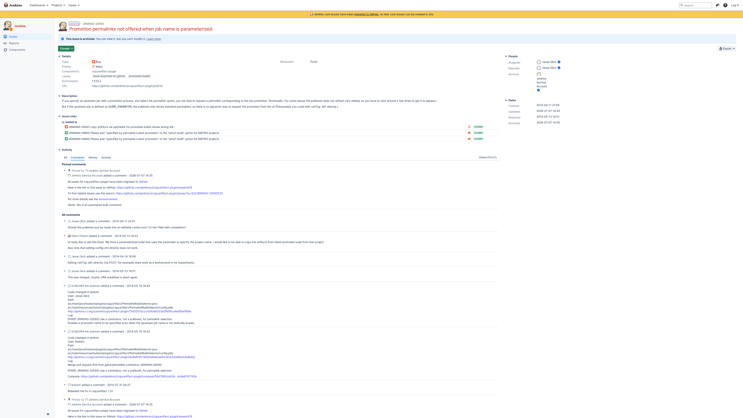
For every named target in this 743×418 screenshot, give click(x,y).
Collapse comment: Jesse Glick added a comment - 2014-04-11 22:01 (64, 221)
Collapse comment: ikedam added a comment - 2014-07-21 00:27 (64, 384)
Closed (478, 126)
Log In (735, 5)
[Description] (59, 96)
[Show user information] (559, 61)
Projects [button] (57, 5)
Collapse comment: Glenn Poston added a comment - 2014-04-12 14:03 (64, 235)
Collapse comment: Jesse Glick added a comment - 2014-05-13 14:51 (64, 270)
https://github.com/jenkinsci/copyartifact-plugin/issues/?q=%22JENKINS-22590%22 (169, 193)
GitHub (143, 181)
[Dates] (506, 100)
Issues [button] (72, 5)
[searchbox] (695, 5)
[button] (718, 5)
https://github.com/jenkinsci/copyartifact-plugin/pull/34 (127, 85)
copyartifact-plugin (104, 71)
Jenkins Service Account (104, 170)
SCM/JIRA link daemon (85, 285)
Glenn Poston (79, 235)
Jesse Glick (78, 221)
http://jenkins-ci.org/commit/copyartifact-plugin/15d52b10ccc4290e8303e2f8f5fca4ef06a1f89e (129, 311)
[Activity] (59, 149)
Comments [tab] (78, 157)
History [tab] (93, 157)
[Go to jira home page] (13, 5)
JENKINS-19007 (79, 126)
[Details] (59, 56)
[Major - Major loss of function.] (93, 66)
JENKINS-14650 (79, 132)
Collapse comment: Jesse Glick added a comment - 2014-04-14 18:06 (64, 256)
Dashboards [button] (37, 5)
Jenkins (74, 23)
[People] (506, 56)
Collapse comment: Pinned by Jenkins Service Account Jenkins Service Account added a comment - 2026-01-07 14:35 (64, 170)
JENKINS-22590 (93, 23)
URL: (65, 85)
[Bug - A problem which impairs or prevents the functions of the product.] (93, 61)
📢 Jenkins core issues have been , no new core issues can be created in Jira (371, 14)
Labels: (66, 76)
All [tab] (65, 157)
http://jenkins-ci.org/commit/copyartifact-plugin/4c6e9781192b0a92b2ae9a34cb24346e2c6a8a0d (131, 357)
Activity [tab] (106, 157)
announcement (108, 199)
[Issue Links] (59, 116)
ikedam (76, 384)
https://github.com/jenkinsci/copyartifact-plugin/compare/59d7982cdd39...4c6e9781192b (139, 376)
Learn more (153, 38)
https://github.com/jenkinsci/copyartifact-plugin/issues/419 (154, 187)
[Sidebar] (48, 414)
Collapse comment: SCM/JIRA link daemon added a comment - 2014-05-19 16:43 (64, 285)
